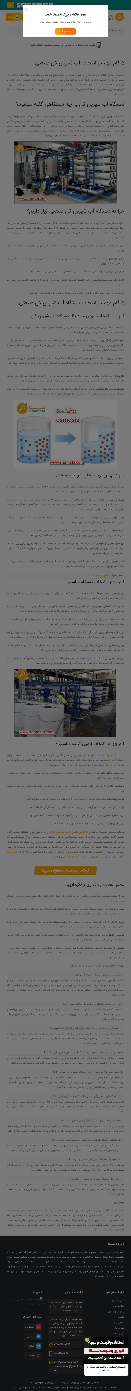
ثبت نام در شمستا (65, 31)
